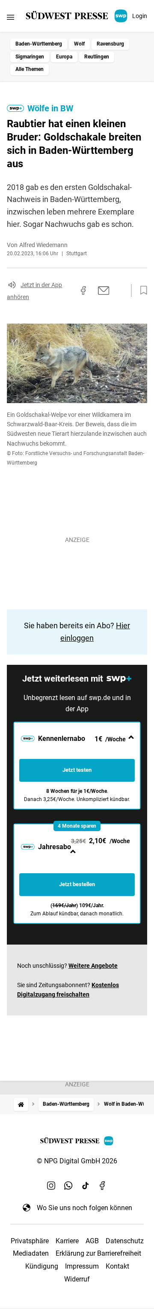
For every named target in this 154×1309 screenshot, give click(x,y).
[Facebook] (103, 1185)
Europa (64, 57)
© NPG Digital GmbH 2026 (77, 1161)
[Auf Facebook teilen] (83, 290)
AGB (92, 1241)
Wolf (79, 44)
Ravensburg (110, 44)
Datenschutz (125, 1241)
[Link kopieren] (68, 290)
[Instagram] (51, 1185)
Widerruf (77, 1279)
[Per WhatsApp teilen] (120, 290)
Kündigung (41, 1266)
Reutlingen (96, 57)
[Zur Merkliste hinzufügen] (141, 290)
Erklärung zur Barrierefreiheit (98, 1253)
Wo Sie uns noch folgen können (84, 1208)
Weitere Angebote (93, 965)
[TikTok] (85, 1185)
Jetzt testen (77, 770)
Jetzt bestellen (77, 884)
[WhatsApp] (68, 1185)
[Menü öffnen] (10, 17)
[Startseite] (21, 1104)
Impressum (82, 1266)
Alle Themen (29, 69)
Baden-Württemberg (38, 44)
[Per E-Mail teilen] (103, 290)
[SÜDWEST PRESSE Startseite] (77, 15)
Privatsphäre (30, 1241)
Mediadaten (31, 1253)
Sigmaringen (29, 57)
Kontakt (117, 1266)
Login (139, 15)
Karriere (67, 1241)
